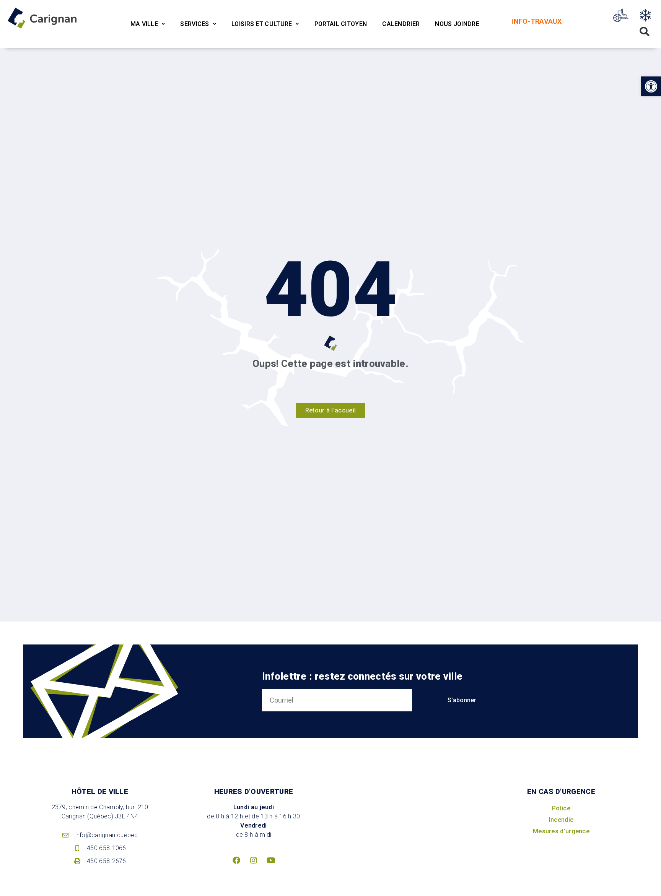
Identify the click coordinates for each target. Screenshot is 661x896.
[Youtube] (270, 860)
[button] (651, 86)
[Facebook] (236, 860)
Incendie (561, 819)
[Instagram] (253, 860)
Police (561, 808)
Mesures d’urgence (561, 831)
